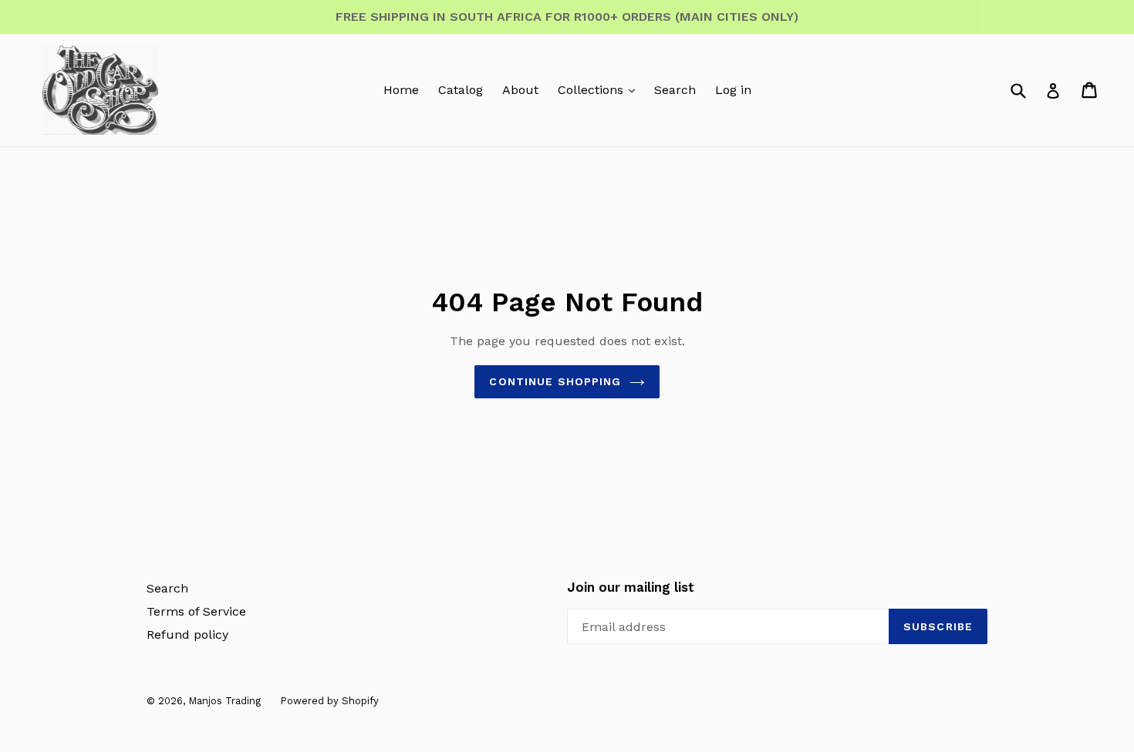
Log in (733, 89)
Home (401, 89)
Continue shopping (555, 381)
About (520, 89)
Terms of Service (196, 611)
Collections (592, 89)
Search (675, 89)
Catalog (460, 89)
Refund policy (187, 634)
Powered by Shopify (329, 701)
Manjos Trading (224, 701)
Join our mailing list (630, 587)
